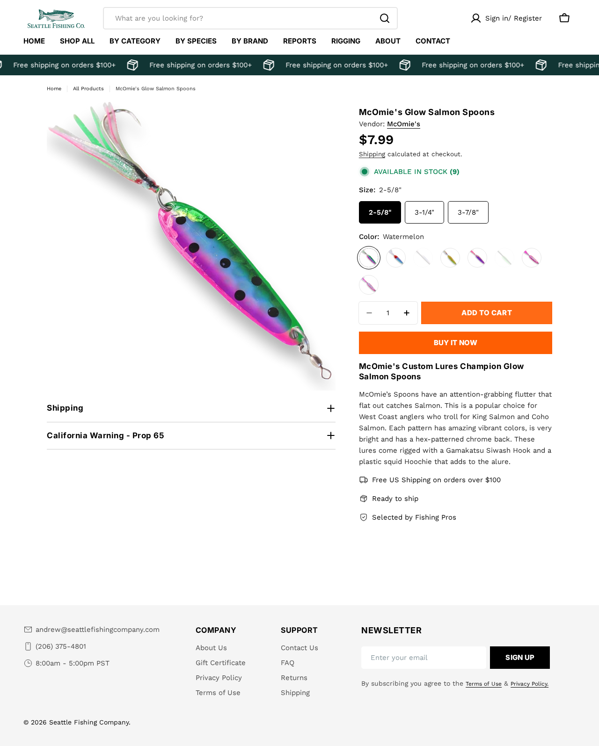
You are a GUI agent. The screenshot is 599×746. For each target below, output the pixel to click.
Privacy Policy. (529, 684)
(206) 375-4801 (61, 646)
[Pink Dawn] (531, 258)
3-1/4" (424, 212)
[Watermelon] (369, 258)
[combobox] (250, 18)
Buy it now (455, 342)
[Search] (384, 18)
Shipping (372, 154)
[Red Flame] (396, 258)
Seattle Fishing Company (89, 722)
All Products (88, 89)
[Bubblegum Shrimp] (369, 285)
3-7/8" (468, 212)
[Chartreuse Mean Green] (504, 258)
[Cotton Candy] (477, 258)
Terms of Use (484, 684)
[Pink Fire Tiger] (423, 258)
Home (54, 89)
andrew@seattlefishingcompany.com (98, 629)
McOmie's (403, 124)
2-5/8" (380, 212)
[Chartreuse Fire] (450, 258)
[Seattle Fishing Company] (129, 65)
